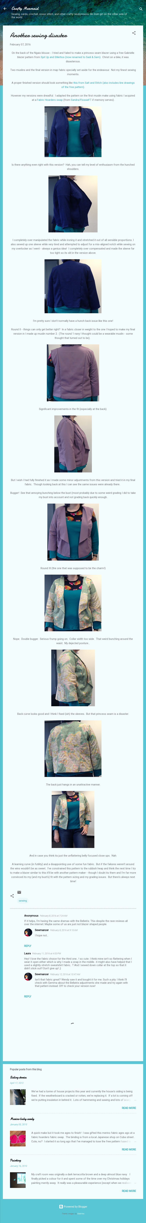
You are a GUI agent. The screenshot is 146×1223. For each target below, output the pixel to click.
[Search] (141, 9)
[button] (134, 33)
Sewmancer (42, 930)
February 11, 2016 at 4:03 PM (46, 953)
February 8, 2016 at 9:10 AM (64, 930)
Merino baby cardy (22, 1119)
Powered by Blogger (75, 1206)
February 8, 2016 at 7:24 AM (53, 915)
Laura (27, 953)
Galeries (80, 1213)
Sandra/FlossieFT (81, 100)
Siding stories (18, 1077)
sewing (23, 900)
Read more (129, 1108)
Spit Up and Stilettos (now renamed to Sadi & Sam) (70, 57)
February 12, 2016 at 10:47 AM (65, 974)
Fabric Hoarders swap (50, 100)
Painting (15, 1160)
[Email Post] (19, 893)
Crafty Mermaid (24, 8)
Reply (27, 945)
